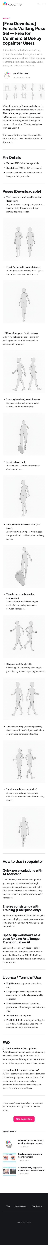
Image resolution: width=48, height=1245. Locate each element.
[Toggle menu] (44, 4)
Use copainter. (24, 1119)
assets (6, 18)
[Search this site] (39, 4)
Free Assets (36, 1206)
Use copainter (21, 1206)
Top (8, 1206)
